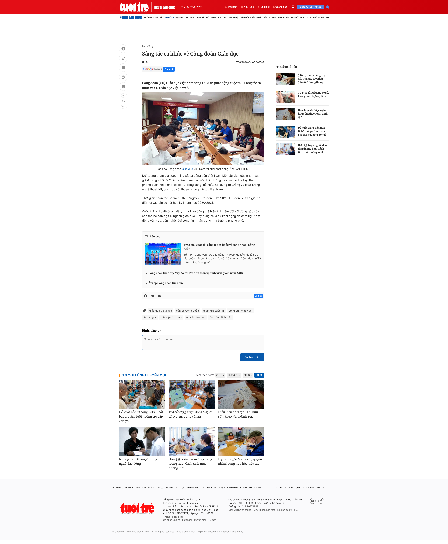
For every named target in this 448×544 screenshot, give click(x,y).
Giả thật (310, 488)
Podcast (232, 7)
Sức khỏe (211, 17)
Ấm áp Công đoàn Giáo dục (166, 283)
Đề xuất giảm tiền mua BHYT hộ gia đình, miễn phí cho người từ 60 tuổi (312, 131)
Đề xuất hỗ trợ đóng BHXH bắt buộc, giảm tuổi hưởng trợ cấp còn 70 (141, 416)
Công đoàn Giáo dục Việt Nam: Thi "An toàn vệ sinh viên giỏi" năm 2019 (196, 273)
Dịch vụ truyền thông (240, 510)
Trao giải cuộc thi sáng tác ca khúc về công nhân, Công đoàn (219, 247)
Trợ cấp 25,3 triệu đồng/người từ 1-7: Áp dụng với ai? (190, 414)
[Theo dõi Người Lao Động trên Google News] (152, 69)
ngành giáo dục (195, 317)
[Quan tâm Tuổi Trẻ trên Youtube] (313, 501)
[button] (123, 95)
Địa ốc (321, 17)
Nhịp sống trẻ (234, 488)
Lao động (169, 17)
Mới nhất (130, 488)
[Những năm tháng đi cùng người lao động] (142, 441)
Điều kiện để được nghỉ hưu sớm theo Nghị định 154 (313, 114)
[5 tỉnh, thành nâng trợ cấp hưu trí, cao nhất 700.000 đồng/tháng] (285, 79)
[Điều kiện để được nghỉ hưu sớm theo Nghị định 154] (285, 114)
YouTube (249, 7)
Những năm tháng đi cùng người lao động (138, 461)
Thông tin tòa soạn (173, 516)
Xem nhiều (141, 488)
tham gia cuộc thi (214, 310)
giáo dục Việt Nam (160, 310)
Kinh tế (200, 17)
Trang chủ (118, 488)
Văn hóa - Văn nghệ (251, 17)
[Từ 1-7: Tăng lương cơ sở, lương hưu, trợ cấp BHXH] (285, 97)
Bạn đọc (179, 17)
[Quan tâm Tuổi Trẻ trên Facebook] (321, 501)
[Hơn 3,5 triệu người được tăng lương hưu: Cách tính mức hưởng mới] (285, 149)
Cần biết (265, 7)
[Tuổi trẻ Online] (137, 508)
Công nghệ (206, 488)
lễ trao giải (150, 317)
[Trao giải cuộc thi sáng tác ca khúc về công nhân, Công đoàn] (163, 254)
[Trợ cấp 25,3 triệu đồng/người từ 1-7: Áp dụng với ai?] (192, 394)
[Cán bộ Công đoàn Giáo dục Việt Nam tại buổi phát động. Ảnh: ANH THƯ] (203, 128)
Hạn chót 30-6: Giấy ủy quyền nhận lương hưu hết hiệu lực (240, 461)
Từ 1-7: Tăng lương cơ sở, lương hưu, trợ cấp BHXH (313, 94)
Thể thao (277, 17)
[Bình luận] (123, 68)
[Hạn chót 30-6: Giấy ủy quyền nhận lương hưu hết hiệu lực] (241, 441)
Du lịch (221, 488)
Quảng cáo (281, 7)
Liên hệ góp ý (284, 510)
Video (151, 488)
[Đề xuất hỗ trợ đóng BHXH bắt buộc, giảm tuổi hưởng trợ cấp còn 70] (142, 394)
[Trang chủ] (131, 17)
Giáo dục (222, 17)
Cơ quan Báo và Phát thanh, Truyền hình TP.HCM (189, 520)
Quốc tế (157, 17)
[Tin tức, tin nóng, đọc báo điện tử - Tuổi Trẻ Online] (136, 7)
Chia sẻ (169, 69)
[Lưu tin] (123, 87)
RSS (296, 510)
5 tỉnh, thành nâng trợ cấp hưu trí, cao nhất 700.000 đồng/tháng (311, 79)
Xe (215, 488)
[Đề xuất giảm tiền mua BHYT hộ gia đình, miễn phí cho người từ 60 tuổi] (285, 132)
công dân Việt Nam (240, 310)
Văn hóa (247, 488)
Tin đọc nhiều (286, 67)
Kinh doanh (193, 488)
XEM (259, 375)
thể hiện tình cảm (171, 317)
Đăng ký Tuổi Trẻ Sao (310, 7)
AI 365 (286, 17)
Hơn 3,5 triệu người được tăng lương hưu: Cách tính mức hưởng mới (313, 149)
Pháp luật (233, 17)
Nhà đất (289, 488)
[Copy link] (123, 58)
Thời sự (148, 17)
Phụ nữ (295, 17)
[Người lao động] (164, 7)
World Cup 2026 (308, 17)
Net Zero (190, 17)
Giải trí (266, 17)
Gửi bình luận (252, 357)
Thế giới (169, 488)
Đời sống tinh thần (220, 317)
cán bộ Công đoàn (187, 310)
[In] (123, 77)
